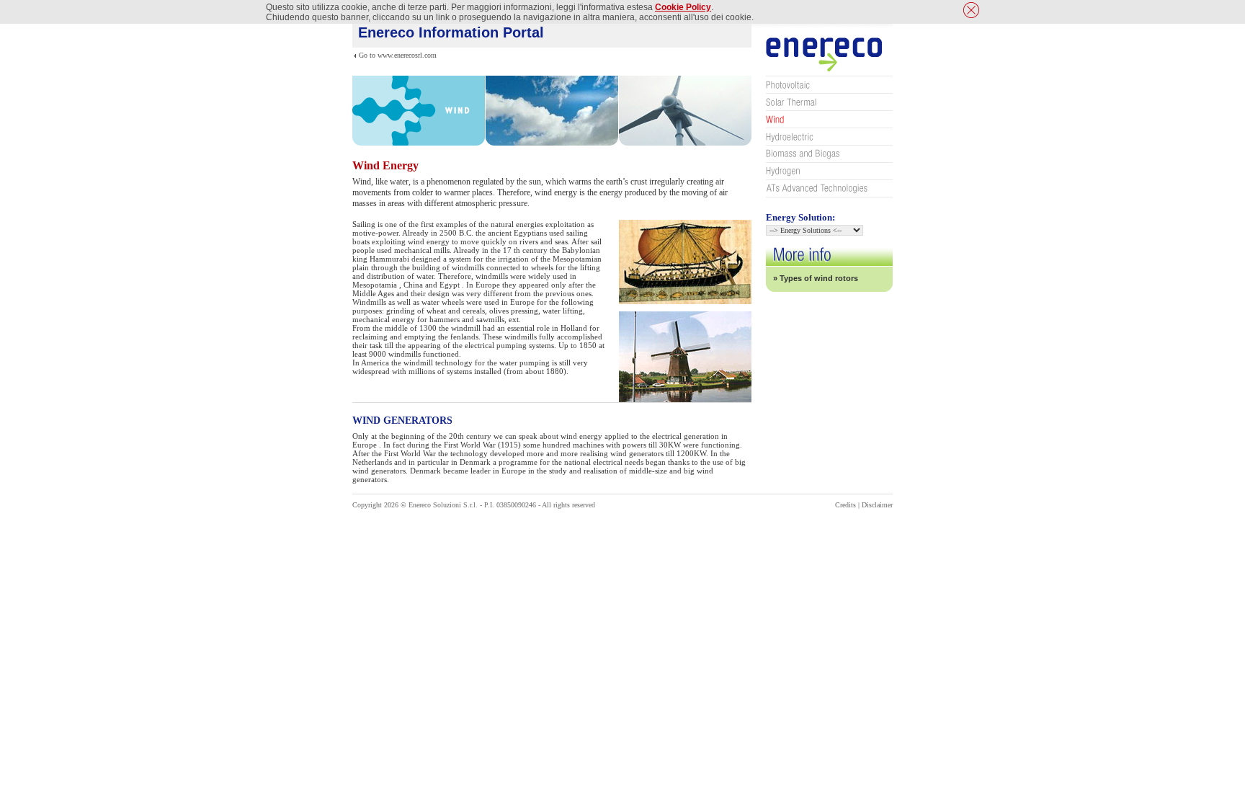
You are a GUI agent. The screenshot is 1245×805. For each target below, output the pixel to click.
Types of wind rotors (819, 278)
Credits (845, 505)
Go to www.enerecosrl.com (398, 55)
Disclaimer (877, 505)
